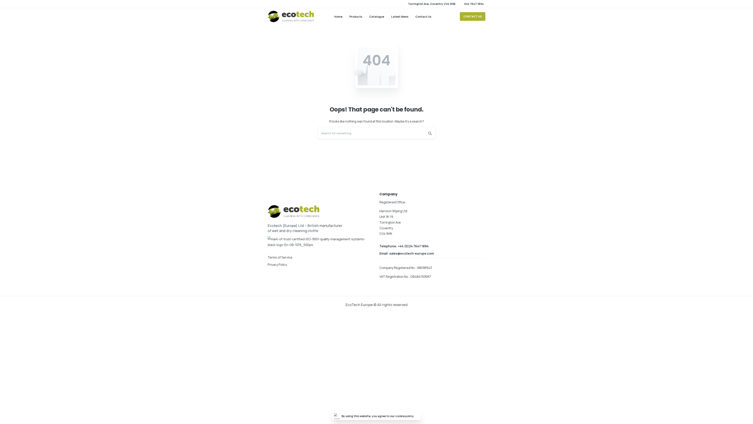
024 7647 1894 (474, 4)
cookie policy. (404, 416)
